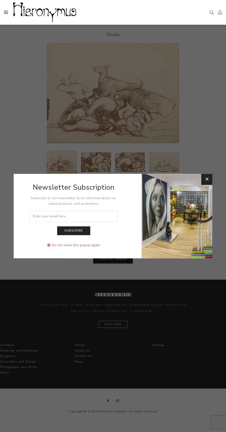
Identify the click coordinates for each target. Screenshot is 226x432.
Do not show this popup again (76, 245)
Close (206, 179)
